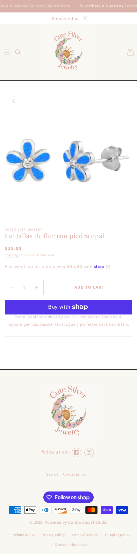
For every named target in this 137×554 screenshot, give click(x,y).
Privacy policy (53, 534)
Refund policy (24, 534)
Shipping (11, 255)
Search (52, 474)
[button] (6, 52)
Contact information (72, 544)
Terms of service (84, 534)
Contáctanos (74, 474)
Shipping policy (118, 534)
